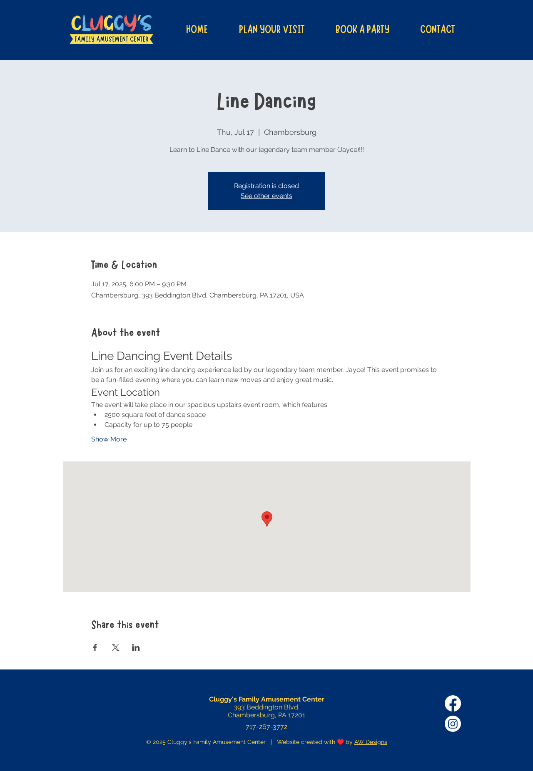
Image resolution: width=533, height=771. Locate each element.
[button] (271, 29)
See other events (266, 196)
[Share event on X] (116, 647)
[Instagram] (453, 724)
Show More (109, 439)
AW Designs (370, 742)
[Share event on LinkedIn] (136, 647)
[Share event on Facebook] (95, 647)
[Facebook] (453, 703)
